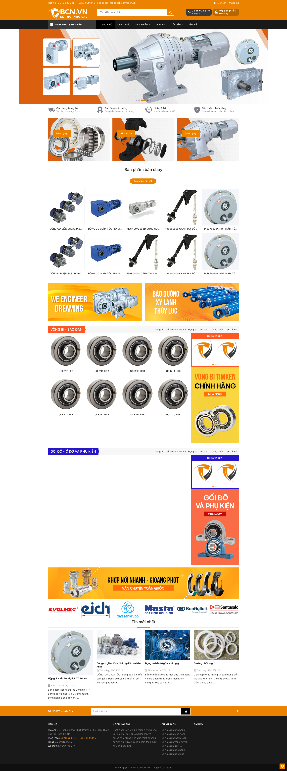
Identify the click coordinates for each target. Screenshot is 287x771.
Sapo (169, 767)
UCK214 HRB (173, 371)
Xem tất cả (231, 329)
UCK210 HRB (173, 414)
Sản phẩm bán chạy (143, 169)
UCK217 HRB (66, 371)
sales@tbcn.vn (63, 741)
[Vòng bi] (203, 350)
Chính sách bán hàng (173, 729)
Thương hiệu (215, 336)
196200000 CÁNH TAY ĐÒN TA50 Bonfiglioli (190, 273)
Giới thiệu (123, 24)
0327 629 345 (87, 2)
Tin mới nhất (143, 621)
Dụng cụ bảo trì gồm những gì (162, 663)
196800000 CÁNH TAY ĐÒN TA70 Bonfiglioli (151, 273)
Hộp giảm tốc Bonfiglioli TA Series (67, 678)
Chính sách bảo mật (172, 753)
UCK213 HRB (66, 414)
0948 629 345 (66, 2)
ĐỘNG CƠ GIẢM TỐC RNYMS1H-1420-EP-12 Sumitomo (119, 273)
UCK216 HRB (102, 371)
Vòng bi (159, 329)
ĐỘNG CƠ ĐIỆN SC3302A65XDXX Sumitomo (74, 228)
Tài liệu (176, 24)
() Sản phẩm (227, 12)
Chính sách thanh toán (174, 737)
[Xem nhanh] (74, 222)
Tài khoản (220, 2)
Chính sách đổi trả (171, 745)
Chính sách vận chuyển (174, 741)
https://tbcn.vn (66, 745)
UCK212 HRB (102, 414)
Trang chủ (105, 24)
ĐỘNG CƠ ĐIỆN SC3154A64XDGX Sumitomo (74, 273)
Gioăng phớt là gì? (204, 663)
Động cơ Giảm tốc (197, 329)
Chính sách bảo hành (173, 749)
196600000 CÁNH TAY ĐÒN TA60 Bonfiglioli (190, 228)
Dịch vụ (160, 24)
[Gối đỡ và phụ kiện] (227, 350)
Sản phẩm (142, 24)
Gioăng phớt (216, 329)
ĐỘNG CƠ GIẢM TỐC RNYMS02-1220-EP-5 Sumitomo (118, 228)
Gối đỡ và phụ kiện (176, 329)
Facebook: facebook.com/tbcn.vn (116, 2)
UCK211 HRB (137, 414)
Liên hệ (234, 2)
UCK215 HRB (137, 371)
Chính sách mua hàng (173, 733)
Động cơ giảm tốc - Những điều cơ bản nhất (119, 665)
